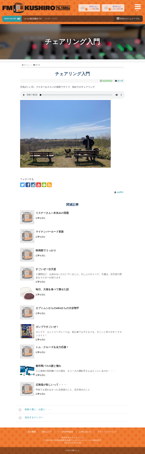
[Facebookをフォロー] (27, 184)
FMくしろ (36, 8)
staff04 (120, 192)
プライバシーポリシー (107, 432)
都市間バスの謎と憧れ (48, 365)
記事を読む (41, 218)
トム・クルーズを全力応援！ (52, 347)
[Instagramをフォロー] (33, 184)
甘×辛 (120, 81)
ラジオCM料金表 (65, 432)
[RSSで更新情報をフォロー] (49, 184)
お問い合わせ (85, 432)
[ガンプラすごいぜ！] (27, 331)
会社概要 (32, 432)
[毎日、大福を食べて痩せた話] (27, 294)
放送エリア (47, 432)
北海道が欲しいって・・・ (51, 384)
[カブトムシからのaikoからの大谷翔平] (27, 312)
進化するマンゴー (34, 417)
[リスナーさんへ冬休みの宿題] (27, 217)
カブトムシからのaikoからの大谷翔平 (57, 308)
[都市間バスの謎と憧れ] (27, 370)
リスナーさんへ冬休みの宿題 (52, 212)
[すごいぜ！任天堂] (27, 273)
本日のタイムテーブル (129, 18)
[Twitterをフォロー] (22, 184)
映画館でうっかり (46, 250)
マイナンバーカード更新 (50, 231)
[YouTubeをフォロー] (38, 184)
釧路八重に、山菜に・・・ (38, 409)
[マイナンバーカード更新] (27, 236)
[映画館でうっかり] (27, 255)
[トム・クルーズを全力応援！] (27, 351)
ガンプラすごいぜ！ (47, 326)
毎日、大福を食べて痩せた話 (52, 289)
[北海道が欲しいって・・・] (27, 389)
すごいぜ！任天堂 (46, 269)
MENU (137, 10)
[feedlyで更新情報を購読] (44, 184)
